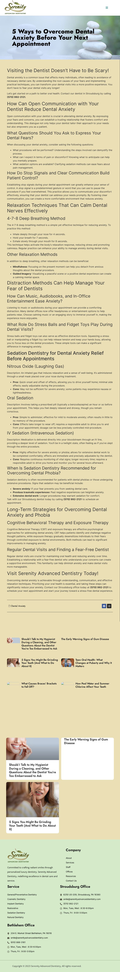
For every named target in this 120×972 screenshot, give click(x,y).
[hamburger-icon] (106, 8)
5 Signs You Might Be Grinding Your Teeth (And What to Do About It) (40, 663)
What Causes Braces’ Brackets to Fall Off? (39, 685)
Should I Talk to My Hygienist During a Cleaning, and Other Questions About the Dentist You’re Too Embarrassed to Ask (39, 643)
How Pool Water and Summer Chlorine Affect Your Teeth (92, 685)
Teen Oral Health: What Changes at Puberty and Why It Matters (94, 663)
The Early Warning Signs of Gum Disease (85, 639)
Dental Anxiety (18, 606)
